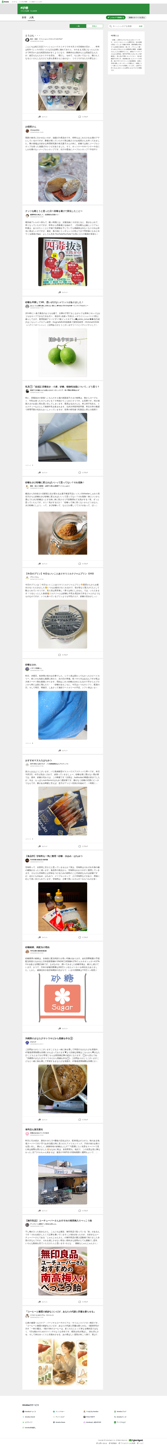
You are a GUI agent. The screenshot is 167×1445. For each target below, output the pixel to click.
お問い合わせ (102, 1443)
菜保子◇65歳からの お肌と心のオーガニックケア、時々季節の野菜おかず (54, 390)
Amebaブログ (121, 1411)
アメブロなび (121, 1422)
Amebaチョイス (30, 1411)
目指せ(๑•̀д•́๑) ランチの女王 (39, 1133)
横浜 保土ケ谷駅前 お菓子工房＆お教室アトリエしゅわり (50, 486)
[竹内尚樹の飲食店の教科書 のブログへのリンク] (27, 860)
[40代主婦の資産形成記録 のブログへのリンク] (27, 952)
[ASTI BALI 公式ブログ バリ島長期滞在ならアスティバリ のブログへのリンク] (27, 765)
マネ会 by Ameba (92, 1411)
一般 (78, 26)
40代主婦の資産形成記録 (38, 951)
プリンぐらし (34, 577)
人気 (31, 17)
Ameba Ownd (30, 1417)
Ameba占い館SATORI (93, 1422)
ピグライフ (28, 1422)
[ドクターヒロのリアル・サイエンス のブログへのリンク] (27, 1316)
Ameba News (60, 1422)
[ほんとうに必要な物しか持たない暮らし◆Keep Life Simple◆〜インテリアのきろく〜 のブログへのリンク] (27, 306)
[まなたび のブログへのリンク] (27, 1043)
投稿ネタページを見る (137, 17)
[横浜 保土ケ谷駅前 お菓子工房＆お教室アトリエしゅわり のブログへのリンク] (27, 487)
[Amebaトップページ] (5, 2)
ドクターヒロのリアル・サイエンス (42, 1315)
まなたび (33, 1042)
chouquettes (34, 130)
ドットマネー (60, 1411)
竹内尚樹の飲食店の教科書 (39, 860)
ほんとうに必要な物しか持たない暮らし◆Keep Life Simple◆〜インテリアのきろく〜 (59, 306)
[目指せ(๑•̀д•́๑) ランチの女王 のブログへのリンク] (27, 1134)
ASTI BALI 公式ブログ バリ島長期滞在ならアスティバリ (50, 764)
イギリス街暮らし (36, 668)
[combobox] (126, 26)
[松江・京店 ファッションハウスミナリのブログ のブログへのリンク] (27, 40)
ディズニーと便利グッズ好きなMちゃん (43, 1224)
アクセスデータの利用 (128, 1443)
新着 (24, 17)
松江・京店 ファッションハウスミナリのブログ (46, 39)
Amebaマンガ (121, 1417)
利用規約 (114, 1443)
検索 (140, 26)
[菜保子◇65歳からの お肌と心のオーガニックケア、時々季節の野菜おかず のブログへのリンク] (27, 391)
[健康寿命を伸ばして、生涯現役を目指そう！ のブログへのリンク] (27, 215)
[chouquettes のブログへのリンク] (27, 131)
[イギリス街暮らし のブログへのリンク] (27, 669)
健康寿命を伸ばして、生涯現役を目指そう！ (45, 215)
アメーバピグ (60, 1417)
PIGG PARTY (90, 1417)
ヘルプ (141, 1443)
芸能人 (94, 26)
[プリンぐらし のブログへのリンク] (27, 578)
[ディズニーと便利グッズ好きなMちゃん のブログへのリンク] (27, 1225)
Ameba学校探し (30, 1428)
